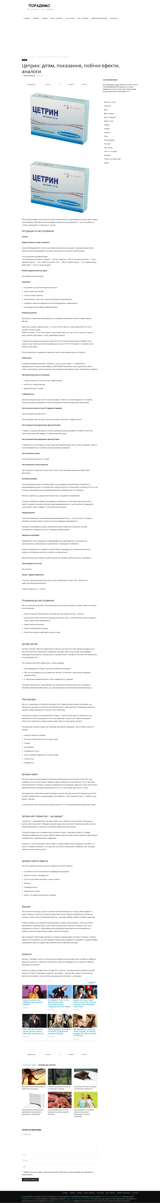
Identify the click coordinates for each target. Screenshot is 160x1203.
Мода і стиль (109, 121)
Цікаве (106, 163)
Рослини (107, 144)
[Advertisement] (98, 8)
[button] (135, 19)
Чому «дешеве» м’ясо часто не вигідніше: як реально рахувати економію (58, 1112)
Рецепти (107, 132)
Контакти (114, 18)
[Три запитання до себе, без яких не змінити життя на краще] (34, 1077)
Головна (26, 18)
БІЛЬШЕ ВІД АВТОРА (47, 1065)
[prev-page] (57, 1120)
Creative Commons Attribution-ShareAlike (78, 1199)
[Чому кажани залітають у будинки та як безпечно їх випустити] (86, 1077)
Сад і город (70, 18)
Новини (36, 18)
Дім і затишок (82, 18)
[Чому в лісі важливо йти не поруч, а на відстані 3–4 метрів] (60, 1077)
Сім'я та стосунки (110, 151)
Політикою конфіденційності (63, 1201)
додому (24, 57)
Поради (44, 18)
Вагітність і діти (110, 102)
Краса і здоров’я (57, 18)
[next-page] (61, 1120)
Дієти (106, 110)
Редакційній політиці (28, 1199)
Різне (106, 136)
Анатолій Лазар (29, 75)
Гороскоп (107, 106)
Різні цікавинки (109, 140)
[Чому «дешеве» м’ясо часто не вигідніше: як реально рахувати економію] (60, 1100)
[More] (92, 84)
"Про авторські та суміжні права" (111, 1196)
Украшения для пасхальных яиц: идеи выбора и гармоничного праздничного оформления (32, 1112)
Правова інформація (99, 18)
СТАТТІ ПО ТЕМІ (29, 1065)
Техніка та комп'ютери (112, 159)
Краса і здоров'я (110, 117)
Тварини (107, 155)
